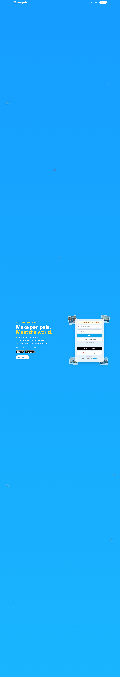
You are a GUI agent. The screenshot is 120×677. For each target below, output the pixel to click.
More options (89, 356)
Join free (103, 2)
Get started (21, 357)
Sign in (96, 2)
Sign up (95, 358)
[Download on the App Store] (20, 351)
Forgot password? (89, 342)
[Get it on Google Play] (30, 351)
